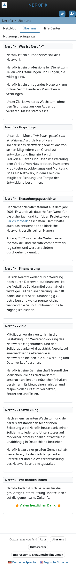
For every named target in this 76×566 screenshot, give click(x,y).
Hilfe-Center (51, 28)
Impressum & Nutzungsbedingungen (38, 554)
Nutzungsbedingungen (20, 36)
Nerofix (7, 21)
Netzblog (10, 28)
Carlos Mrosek (17, 221)
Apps (43, 539)
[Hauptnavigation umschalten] (4, 5)
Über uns (29, 28)
